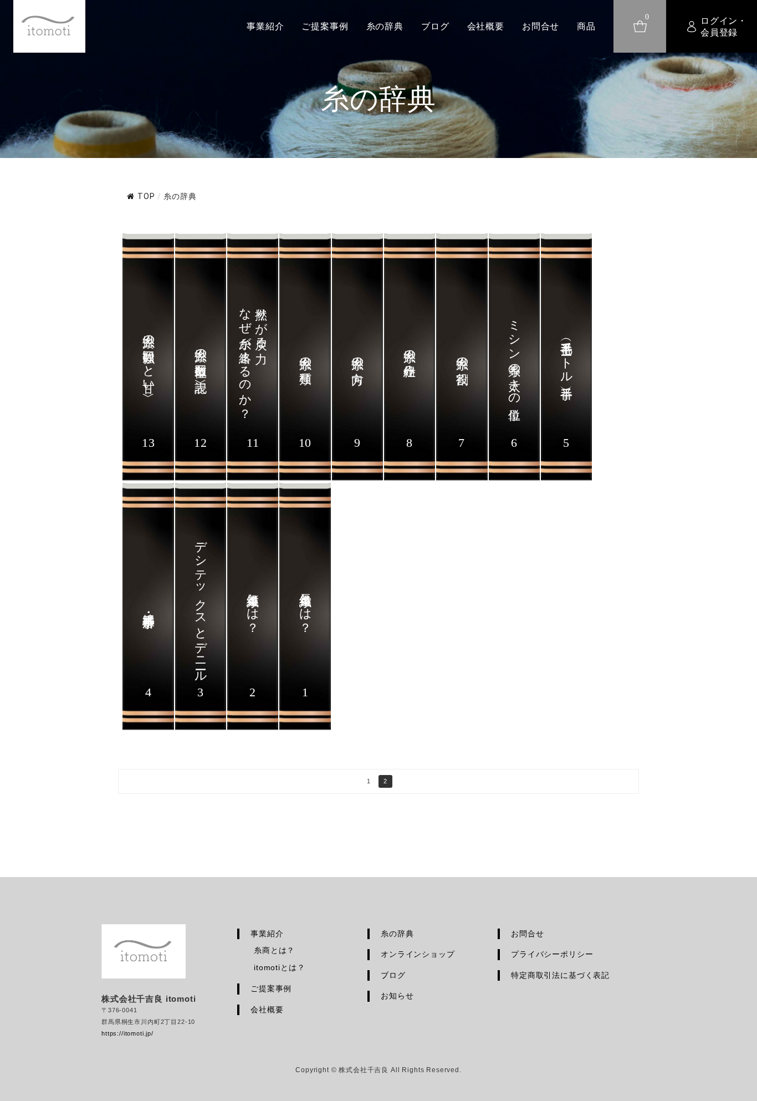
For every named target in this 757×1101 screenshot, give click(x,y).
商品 (586, 26)
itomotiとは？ (279, 967)
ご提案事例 (324, 26)
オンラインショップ (418, 954)
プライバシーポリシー (552, 954)
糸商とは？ (274, 950)
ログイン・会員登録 (723, 26)
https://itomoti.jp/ (127, 1033)
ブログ (435, 26)
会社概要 (485, 26)
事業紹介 (265, 26)
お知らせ (397, 995)
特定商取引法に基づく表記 (560, 975)
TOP (146, 196)
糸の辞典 (384, 26)
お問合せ (540, 26)
